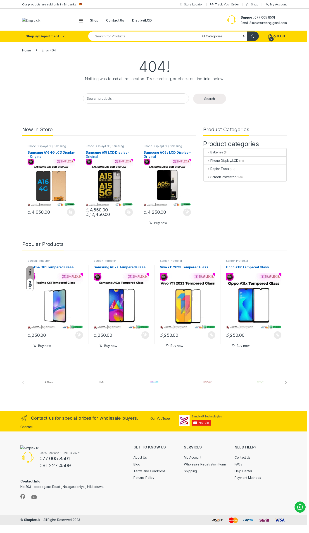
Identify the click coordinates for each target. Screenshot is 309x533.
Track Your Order (227, 4)
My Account (278, 4)
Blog (136, 464)
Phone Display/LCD (40, 146)
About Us (140, 457)
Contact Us (115, 20)
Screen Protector (223, 177)
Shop (254, 4)
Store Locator (193, 4)
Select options (69, 212)
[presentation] (286, 382)
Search (209, 99)
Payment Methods (248, 478)
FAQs (238, 464)
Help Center (243, 471)
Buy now (160, 223)
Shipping (190, 471)
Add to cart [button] (187, 212)
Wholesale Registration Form (205, 464)
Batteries (216, 152)
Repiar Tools (219, 169)
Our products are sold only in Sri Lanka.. (50, 4)
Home (26, 50)
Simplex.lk (32, 520)
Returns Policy (143, 478)
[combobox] (143, 36)
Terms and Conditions (149, 471)
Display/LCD (142, 20)
